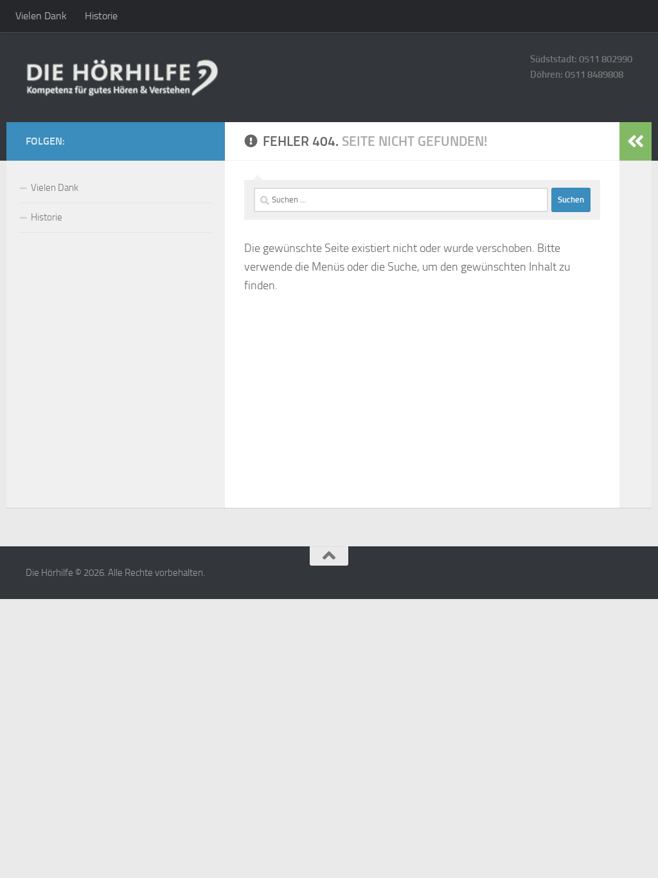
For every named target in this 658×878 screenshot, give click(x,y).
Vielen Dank (41, 16)
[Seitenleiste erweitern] (635, 141)
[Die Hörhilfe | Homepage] (122, 77)
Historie (101, 16)
